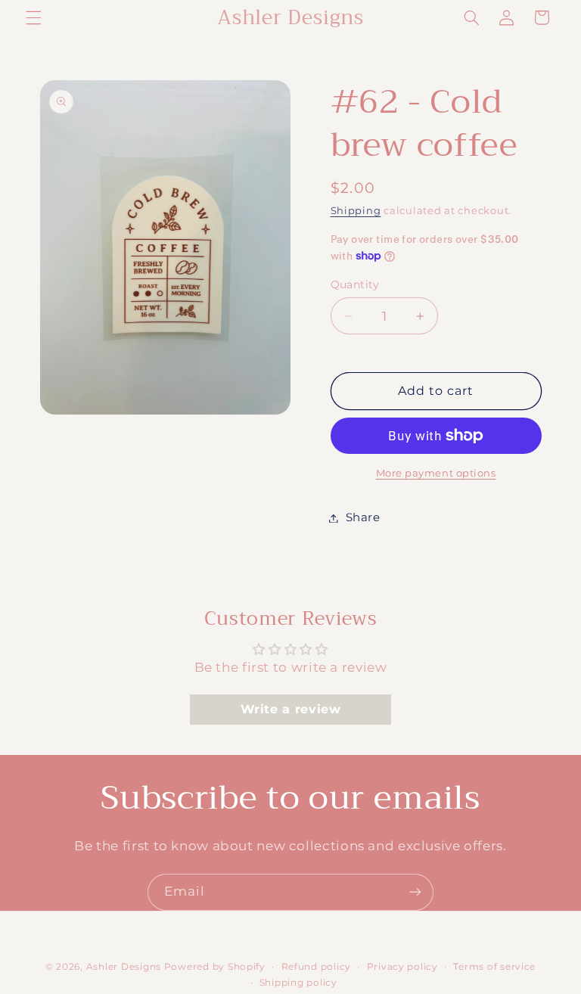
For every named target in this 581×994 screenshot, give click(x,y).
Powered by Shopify (215, 966)
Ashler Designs (123, 966)
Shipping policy (298, 982)
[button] (33, 17)
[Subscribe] (415, 892)
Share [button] (363, 517)
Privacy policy (402, 966)
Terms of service (494, 966)
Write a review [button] (291, 709)
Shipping (356, 210)
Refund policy (316, 966)
